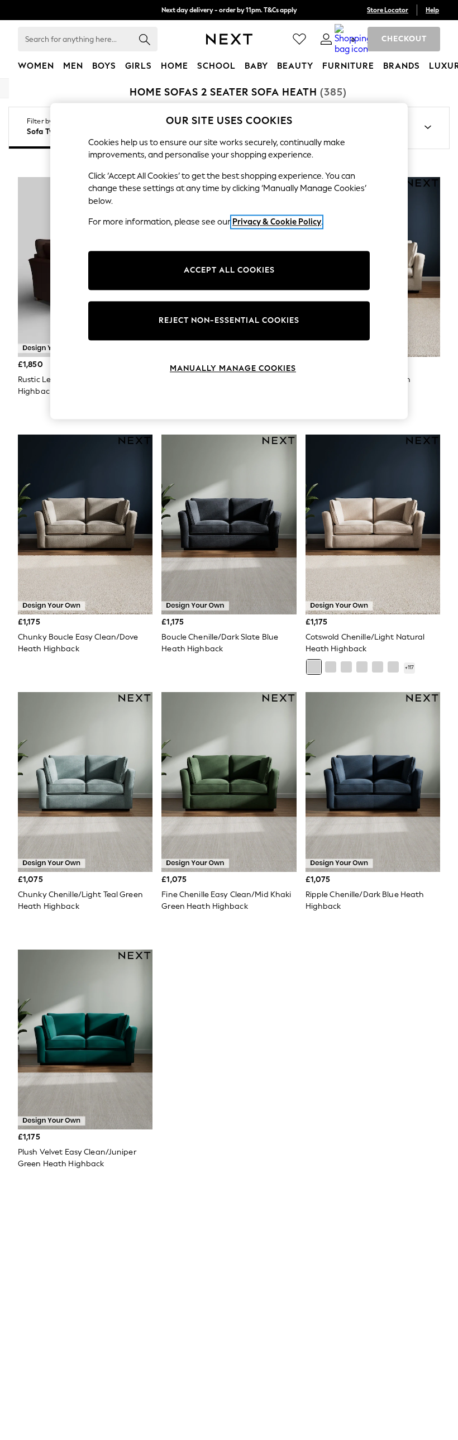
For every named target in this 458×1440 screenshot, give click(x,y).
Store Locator (387, 10)
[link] (326, 39)
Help (432, 10)
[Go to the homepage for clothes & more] (229, 39)
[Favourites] (299, 39)
